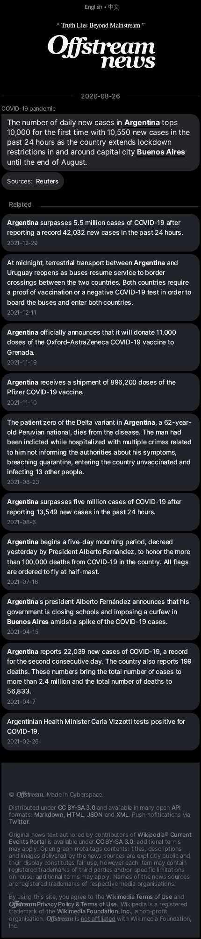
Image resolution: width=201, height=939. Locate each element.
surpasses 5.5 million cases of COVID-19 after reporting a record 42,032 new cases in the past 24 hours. (95, 227)
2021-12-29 (22, 242)
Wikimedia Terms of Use (139, 896)
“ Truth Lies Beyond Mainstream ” (100, 25)
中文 (113, 7)
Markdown (49, 814)
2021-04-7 (21, 701)
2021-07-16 (22, 581)
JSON (95, 814)
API (176, 807)
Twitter (19, 821)
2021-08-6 (21, 522)
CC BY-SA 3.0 (76, 807)
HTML (75, 814)
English (93, 7)
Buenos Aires (161, 151)
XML (122, 814)
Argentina (142, 122)
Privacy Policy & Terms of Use (63, 904)
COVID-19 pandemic (28, 108)
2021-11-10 (22, 402)
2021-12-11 (21, 312)
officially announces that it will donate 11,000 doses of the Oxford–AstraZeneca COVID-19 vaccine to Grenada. (91, 342)
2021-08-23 (23, 481)
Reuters (47, 181)
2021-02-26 (23, 741)
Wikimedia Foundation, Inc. (94, 911)
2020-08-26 (100, 96)
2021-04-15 (22, 631)
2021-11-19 (22, 362)
